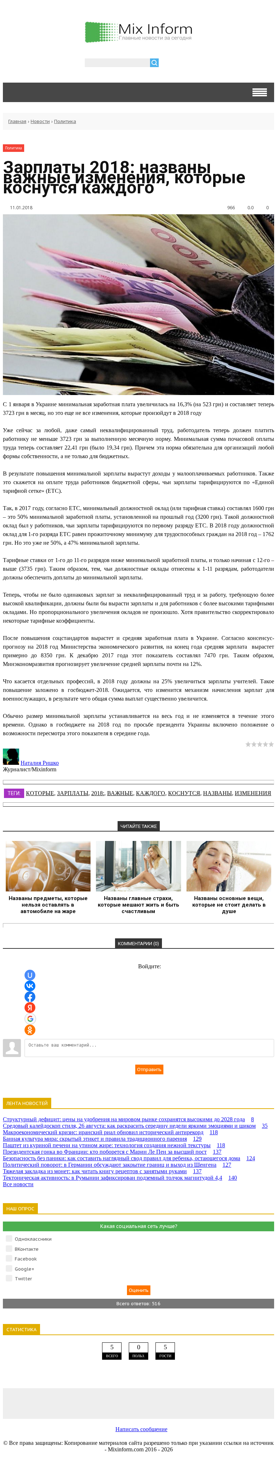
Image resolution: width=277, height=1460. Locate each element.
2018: (97, 793)
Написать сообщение (141, 1429)
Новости (40, 121)
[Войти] (168, 64)
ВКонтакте (27, 1249)
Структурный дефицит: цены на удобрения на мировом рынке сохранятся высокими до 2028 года (128, 1119)
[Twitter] (138, 1403)
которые (40, 793)
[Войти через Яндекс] (30, 1007)
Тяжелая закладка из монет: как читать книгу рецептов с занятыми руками (102, 1171)
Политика (65, 121)
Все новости (18, 1184)
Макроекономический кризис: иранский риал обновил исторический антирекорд (110, 1132)
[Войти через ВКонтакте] (30, 986)
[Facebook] (84, 1403)
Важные (120, 793)
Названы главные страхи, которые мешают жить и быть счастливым (138, 905)
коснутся (184, 793)
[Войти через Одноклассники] (30, 1030)
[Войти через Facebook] (30, 996)
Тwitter (23, 1279)
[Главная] (138, 39)
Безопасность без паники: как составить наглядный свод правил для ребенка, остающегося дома (129, 1158)
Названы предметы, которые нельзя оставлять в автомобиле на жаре (48, 905)
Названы (217, 793)
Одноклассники (33, 1239)
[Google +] (247, 1403)
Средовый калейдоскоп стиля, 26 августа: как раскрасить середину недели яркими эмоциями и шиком (135, 1126)
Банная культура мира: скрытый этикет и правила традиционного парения (102, 1139)
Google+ (24, 1269)
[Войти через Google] (30, 1019)
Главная (17, 121)
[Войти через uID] (30, 975)
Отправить (149, 1069)
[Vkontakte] (30, 1403)
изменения (253, 793)
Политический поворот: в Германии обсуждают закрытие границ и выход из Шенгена (117, 1165)
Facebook (26, 1259)
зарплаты (72, 793)
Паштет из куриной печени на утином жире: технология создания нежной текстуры (114, 1145)
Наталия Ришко (40, 763)
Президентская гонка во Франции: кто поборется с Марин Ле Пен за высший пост (112, 1152)
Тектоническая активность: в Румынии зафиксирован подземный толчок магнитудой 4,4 (120, 1178)
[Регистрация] (185, 64)
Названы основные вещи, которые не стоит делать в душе (229, 905)
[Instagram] (192, 1403)
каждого (150, 793)
